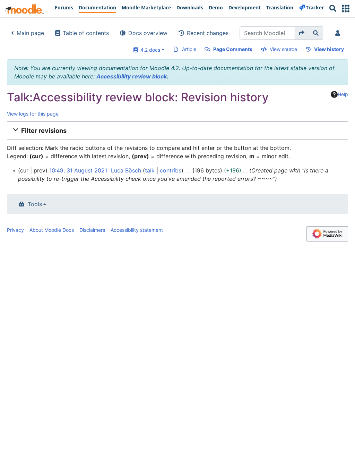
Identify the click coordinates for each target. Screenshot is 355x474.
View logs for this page (33, 114)
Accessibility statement (137, 230)
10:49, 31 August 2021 (78, 170)
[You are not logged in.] (339, 33)
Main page (30, 32)
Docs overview (147, 32)
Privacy (15, 230)
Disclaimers (92, 230)
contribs (170, 170)
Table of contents (86, 32)
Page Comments (232, 49)
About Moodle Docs (51, 230)
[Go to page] (302, 33)
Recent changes (207, 32)
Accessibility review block (131, 76)
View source (283, 49)
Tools (35, 204)
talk (150, 170)
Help (343, 94)
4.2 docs (149, 50)
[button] (345, 8)
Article (189, 49)
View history (329, 49)
